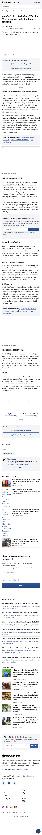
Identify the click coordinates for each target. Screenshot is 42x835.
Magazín (24, 790)
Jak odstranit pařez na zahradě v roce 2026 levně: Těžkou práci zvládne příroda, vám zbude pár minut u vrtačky (25, 511)
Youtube (26, 464)
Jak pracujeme (26, 793)
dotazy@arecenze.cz (20, 769)
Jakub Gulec (10, 26)
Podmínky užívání (7, 799)
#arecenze (5, 774)
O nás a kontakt (6, 790)
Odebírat (33, 229)
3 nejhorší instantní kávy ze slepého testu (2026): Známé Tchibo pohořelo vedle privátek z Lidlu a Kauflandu (25, 685)
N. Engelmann (16, 689)
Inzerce (24, 796)
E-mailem (14, 140)
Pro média (5, 796)
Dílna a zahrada (8, 453)
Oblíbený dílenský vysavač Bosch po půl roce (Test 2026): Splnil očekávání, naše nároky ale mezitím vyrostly (26, 541)
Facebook (18, 464)
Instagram (10, 464)
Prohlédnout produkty (11, 415)
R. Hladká (14, 485)
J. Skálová (15, 702)
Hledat (39, 6)
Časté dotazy (5, 793)
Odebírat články (19, 28)
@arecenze (11, 459)
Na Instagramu (24, 140)
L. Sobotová (15, 545)
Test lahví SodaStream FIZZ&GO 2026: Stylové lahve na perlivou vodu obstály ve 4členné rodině (26, 481)
